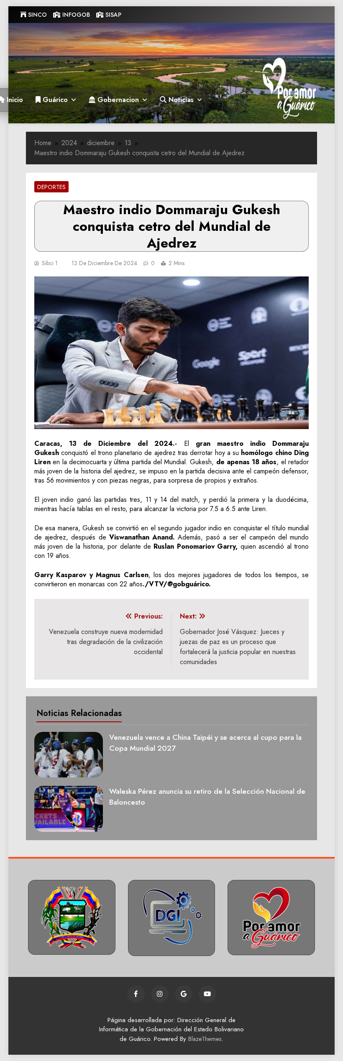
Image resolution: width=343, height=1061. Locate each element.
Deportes (51, 187)
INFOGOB (75, 14)
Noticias (180, 100)
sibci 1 (50, 263)
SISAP (112, 14)
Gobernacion (117, 100)
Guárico (54, 100)
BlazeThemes (205, 1039)
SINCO (36, 14)
